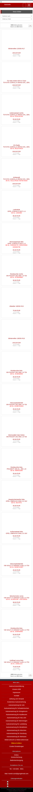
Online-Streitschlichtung (16, 756)
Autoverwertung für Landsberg (16, 724)
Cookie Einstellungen (16, 746)
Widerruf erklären (16, 743)
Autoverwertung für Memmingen (16, 721)
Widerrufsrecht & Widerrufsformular (16, 740)
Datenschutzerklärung (16, 686)
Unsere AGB (16, 689)
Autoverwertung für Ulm (17, 705)
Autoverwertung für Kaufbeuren (16, 714)
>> (30, 25)
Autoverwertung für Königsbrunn (16, 711)
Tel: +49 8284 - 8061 (17, 769)
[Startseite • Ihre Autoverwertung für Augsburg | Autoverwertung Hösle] (16, 1)
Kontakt (16, 696)
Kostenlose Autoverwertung (16, 702)
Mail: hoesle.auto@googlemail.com (16, 773)
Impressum (16, 692)
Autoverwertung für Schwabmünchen (16, 708)
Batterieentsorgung (16, 760)
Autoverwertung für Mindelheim (16, 727)
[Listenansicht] (30, 21)
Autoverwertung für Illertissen (16, 736)
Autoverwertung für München (16, 730)
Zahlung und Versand (16, 699)
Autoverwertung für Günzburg (16, 733)
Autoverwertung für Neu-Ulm (16, 718)
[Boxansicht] (23, 21)
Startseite (7, 4)
